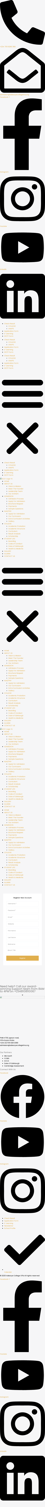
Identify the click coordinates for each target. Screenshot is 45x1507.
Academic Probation (16, 526)
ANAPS (11, 328)
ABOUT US (8, 484)
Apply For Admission (16, 501)
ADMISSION (8, 496)
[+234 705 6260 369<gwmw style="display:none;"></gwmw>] (22, 44)
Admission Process (16, 499)
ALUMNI (7, 553)
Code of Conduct (15, 543)
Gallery (11, 521)
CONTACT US (9, 556)
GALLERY (7, 551)
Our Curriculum (14, 516)
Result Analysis (14, 534)
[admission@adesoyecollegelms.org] (22, 92)
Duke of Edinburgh (15, 546)
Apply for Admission (16, 514)
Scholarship (13, 536)
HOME (6, 481)
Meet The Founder (15, 489)
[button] (22, 416)
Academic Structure (16, 529)
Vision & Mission (14, 486)
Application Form (11, 331)
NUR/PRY (7, 511)
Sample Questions (15, 509)
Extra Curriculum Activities (19, 519)
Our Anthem (13, 494)
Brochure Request (15, 504)
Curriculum (12, 531)
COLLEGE (12, 326)
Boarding (12, 541)
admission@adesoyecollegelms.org (14, 94)
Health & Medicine (15, 548)
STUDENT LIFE (9, 539)
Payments (12, 506)
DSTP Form (8, 336)
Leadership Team (15, 491)
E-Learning (8, 333)
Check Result (9, 323)
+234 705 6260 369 (7, 46)
